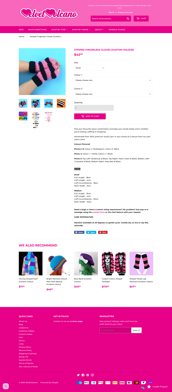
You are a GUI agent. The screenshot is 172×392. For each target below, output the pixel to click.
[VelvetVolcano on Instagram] (92, 375)
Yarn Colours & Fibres (28, 366)
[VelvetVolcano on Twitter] (78, 375)
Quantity (78, 102)
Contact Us (23, 328)
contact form (98, 212)
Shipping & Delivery (28, 353)
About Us (23, 321)
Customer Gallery (26, 331)
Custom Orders (25, 334)
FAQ (21, 337)
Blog (21, 324)
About (98, 29)
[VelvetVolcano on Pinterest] (87, 375)
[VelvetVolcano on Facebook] (83, 375)
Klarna (22, 341)
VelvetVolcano (31, 382)
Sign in (111, 12)
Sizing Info (23, 357)
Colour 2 (78, 88)
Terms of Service (26, 363)
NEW (21, 29)
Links (21, 344)
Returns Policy (25, 350)
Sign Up (136, 330)
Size (76, 62)
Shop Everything (37, 29)
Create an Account (125, 12)
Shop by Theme (80, 29)
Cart (143, 18)
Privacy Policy (25, 347)
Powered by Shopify (49, 382)
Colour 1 (78, 75)
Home (21, 36)
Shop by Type (58, 29)
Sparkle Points (117, 29)
